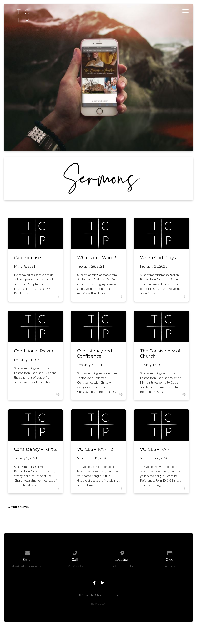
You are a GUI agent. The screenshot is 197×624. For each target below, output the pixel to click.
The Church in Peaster (122, 565)
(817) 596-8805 (75, 565)
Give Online (169, 565)
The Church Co (98, 604)
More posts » (19, 507)
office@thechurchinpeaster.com (27, 565)
